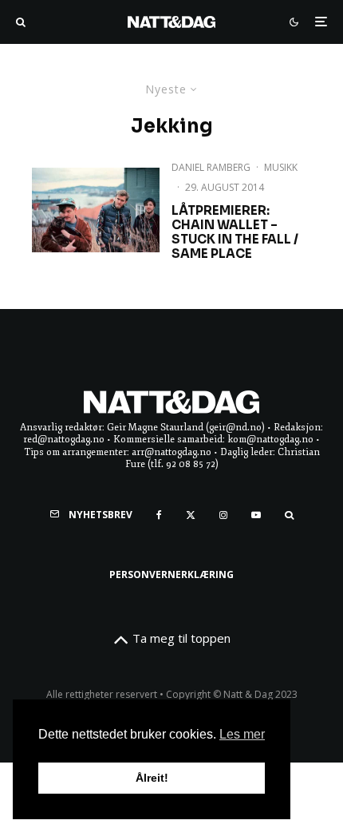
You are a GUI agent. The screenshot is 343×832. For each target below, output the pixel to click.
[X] (190, 515)
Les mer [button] (242, 734)
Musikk (281, 167)
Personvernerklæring (171, 574)
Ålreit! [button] (152, 777)
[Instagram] (223, 515)
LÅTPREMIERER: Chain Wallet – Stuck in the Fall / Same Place (235, 232)
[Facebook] (159, 515)
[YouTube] (256, 515)
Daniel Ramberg (211, 167)
